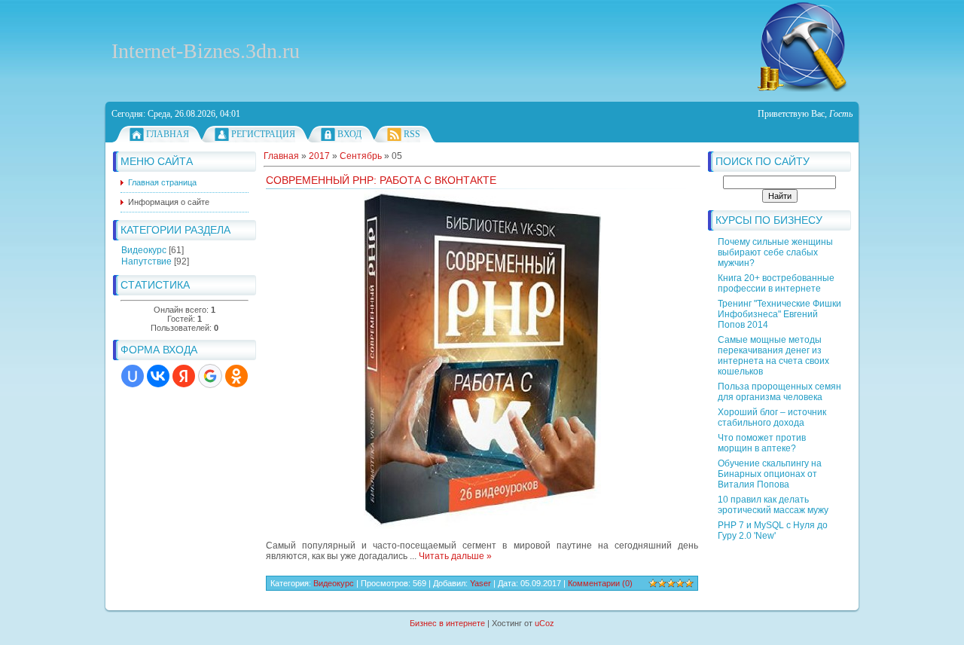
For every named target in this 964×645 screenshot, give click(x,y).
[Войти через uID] (132, 376)
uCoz (544, 623)
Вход (349, 134)
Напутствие (146, 261)
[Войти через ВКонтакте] (158, 376)
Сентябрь (361, 156)
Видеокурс (143, 250)
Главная (167, 134)
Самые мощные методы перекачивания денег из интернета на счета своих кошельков (773, 356)
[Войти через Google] (210, 376)
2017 (319, 156)
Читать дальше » (455, 556)
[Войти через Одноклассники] (236, 376)
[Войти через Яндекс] (183, 376)
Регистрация (263, 134)
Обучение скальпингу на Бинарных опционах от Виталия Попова (770, 474)
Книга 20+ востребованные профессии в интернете (776, 283)
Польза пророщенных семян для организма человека (779, 391)
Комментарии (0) (600, 583)
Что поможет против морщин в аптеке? (762, 443)
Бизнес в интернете (447, 623)
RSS (412, 134)
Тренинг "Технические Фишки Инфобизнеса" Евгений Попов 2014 (779, 314)
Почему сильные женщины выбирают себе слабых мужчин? (775, 252)
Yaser (480, 583)
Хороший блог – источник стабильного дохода (772, 417)
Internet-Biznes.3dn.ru (205, 51)
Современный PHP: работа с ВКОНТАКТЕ (381, 180)
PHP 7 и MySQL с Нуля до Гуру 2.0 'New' (773, 530)
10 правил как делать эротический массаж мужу (773, 504)
